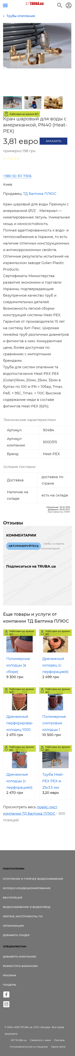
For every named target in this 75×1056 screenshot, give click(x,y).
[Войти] (68, 5)
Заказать (53, 141)
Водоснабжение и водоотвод (26, 906)
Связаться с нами (40, 1040)
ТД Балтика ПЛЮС (39, 194)
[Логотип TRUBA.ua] (35, 3)
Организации (13, 925)
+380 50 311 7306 (17, 176)
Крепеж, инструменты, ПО (23, 916)
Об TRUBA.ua (19, 1040)
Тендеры (9, 984)
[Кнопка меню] (5, 5)
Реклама (9, 975)
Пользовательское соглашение (29, 1046)
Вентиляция (12, 897)
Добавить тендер (16, 935)
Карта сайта (58, 1046)
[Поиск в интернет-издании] (59, 5)
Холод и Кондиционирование (27, 888)
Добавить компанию (19, 956)
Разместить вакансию (20, 965)
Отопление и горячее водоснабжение (33, 878)
